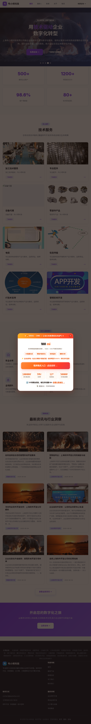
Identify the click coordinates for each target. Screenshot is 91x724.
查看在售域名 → (59, 383)
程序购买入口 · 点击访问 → (46, 366)
